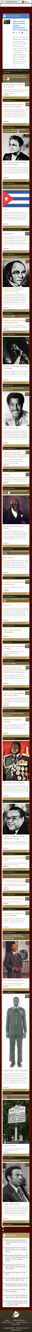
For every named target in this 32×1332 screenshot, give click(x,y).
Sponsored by (14, 130)
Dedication (16, 1324)
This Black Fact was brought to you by (14, 77)
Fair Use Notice (22, 1322)
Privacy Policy (7, 1322)
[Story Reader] (16, 1230)
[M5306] (16, 1227)
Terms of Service (19, 1320)
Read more (6, 94)
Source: (9, 100)
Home (7, 1320)
